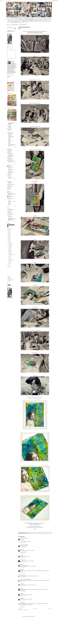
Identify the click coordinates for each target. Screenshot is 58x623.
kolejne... (9, 142)
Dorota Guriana (9, 46)
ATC (34, 17)
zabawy (18, 22)
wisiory (38, 21)
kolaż (19, 19)
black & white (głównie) (10, 145)
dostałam (20, 18)
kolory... (9, 257)
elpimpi (21, 569)
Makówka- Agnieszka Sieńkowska (24, 579)
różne (22, 20)
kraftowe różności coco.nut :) (12, 144)
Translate (13, 31)
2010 (8, 264)
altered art (13, 17)
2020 (8, 234)
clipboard (49, 17)
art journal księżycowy (30, 17)
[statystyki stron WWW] (8, 285)
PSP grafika (9, 280)
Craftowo (9, 188)
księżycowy (9, 134)
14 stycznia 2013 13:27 (23, 567)
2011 (8, 263)
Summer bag (9, 204)
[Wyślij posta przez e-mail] (25, 532)
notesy (36, 19)
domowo (16, 18)
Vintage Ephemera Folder (11, 172)
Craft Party (9, 124)
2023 (8, 231)
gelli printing (8, 19)
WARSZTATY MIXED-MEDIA (22, 24)
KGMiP (36, 31)
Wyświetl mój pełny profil (10, 74)
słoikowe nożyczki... (11, 259)
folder (49, 18)
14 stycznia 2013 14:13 (23, 572)
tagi (17, 21)
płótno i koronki (43, 19)
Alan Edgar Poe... (11, 260)
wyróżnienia (48, 21)
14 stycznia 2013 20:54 (23, 595)
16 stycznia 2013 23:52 (23, 605)
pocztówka (48, 19)
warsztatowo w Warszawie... (12, 254)
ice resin (14, 19)
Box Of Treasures (10, 216)
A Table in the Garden (10, 212)
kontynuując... (10, 256)
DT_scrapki (30, 18)
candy (45, 17)
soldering (29, 20)
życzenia (25, 22)
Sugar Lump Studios (10, 171)
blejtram (42, 17)
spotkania (33, 20)
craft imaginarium (10, 186)
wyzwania (13, 22)
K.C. (20, 588)
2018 (8, 236)
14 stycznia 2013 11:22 (23, 557)
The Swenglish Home (11, 214)
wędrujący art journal (32, 21)
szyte (14, 21)
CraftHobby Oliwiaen (11, 160)
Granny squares (10, 137)
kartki (17, 19)
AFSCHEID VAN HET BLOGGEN (12, 201)
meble (24, 19)
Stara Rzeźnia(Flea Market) (42, 20)
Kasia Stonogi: (38, 79)
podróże (8, 20)
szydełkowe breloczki (10, 153)
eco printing (39, 18)
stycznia (10, 253)
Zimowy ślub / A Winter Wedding (11, 161)
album (8, 17)
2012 (8, 262)
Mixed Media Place (10, 182)
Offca (21, 555)
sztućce (12, 21)
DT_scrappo (34, 18)
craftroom (8, 18)
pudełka (19, 20)
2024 (8, 230)
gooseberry (21, 602)
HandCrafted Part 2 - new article (11, 169)
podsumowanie (12, 20)
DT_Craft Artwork (24, 18)
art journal (24, 17)
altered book (19, 17)
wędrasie (27, 21)
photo (39, 19)
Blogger (34, 616)
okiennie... (10, 258)
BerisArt (9, 139)
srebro (37, 20)
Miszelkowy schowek (11, 136)
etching (46, 18)
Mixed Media (28, 19)
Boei (20, 564)
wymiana (44, 21)
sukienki (8, 21)
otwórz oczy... (10, 255)
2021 (8, 233)
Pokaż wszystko (14, 179)
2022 (8, 232)
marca (9, 251)
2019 (8, 235)
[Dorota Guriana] (7, 47)
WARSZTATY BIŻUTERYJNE (14, 24)
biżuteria (38, 17)
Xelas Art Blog (10, 174)
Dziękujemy (9, 129)
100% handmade (10, 150)
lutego (9, 252)
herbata (12, 19)
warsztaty (23, 21)
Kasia (21, 593)
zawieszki (21, 22)
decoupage (12, 18)
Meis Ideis (9, 203)
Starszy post (49, 608)
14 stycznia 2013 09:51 (23, 542)
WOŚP (41, 21)
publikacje (16, 20)
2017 (8, 237)
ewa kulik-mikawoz (10, 196)
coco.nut (21, 549)
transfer (20, 21)
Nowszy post (20, 608)
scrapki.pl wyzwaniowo (11, 184)
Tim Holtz (9, 166)
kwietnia (10, 250)
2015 (8, 239)
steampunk (48, 20)
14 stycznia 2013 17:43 (23, 581)
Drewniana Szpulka (10, 198)
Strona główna (8, 24)
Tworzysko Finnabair (11, 155)
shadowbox (25, 20)
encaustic (42, 18)
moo (33, 19)
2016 (8, 238)
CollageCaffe (10, 126)
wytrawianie (8, 22)
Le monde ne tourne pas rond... (11, 177)
